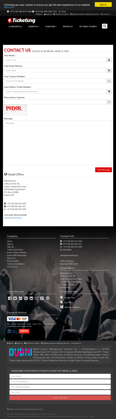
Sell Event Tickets (62, 14)
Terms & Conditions (16, 264)
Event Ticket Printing (16, 252)
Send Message (103, 170)
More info (9, 7)
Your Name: (9, 55)
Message (8, 118)
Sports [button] (67, 26)
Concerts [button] (15, 26)
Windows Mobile (71, 307)
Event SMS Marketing (16, 255)
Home (9, 241)
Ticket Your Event (15, 249)
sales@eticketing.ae (13, 217)
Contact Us (106, 14)
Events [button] (33, 26)
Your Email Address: (13, 66)
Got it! (103, 4)
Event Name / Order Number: (17, 87)
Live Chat (66, 249)
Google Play (69, 297)
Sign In (40, 14)
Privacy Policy (13, 261)
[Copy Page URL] (8, 409)
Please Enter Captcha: (14, 97)
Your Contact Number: (14, 76)
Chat (63, 11)
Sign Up (49, 14)
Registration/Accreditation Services (85, 14)
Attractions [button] (88, 26)
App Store (68, 302)
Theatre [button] (50, 26)
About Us (11, 258)
